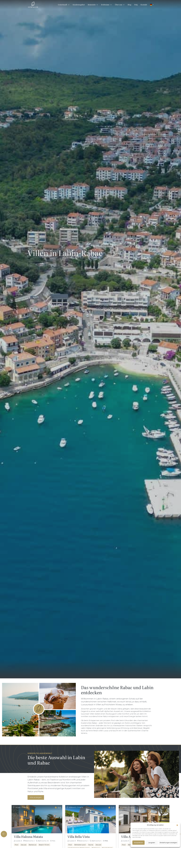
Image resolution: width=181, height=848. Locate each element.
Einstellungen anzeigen (168, 842)
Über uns (119, 4)
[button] (177, 825)
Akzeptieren (138, 842)
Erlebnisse (105, 4)
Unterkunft (62, 4)
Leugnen (151, 842)
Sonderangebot (79, 4)
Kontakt (144, 4)
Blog (129, 4)
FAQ (136, 4)
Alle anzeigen (36, 797)
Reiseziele (92, 4)
